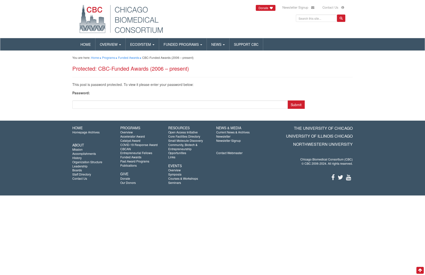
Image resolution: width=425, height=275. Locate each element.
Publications (128, 165)
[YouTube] (348, 177)
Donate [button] (264, 8)
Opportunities (177, 153)
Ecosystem (141, 44)
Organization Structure (87, 162)
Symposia (175, 174)
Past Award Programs (134, 161)
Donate (125, 178)
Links (171, 157)
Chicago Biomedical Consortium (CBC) (326, 159)
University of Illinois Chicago (319, 136)
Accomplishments (84, 153)
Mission (77, 149)
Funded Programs (182, 44)
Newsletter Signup (296, 7)
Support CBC (246, 44)
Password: (81, 93)
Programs (108, 57)
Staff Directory (81, 174)
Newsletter (223, 136)
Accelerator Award (132, 136)
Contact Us (331, 7)
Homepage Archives (86, 132)
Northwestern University (323, 144)
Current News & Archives (233, 132)
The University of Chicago (323, 128)
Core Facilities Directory (184, 136)
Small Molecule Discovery (185, 140)
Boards (77, 170)
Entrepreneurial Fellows (136, 153)
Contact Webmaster (229, 153)
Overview (109, 44)
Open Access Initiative (183, 132)
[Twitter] (340, 177)
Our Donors (128, 182)
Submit (296, 104)
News (216, 44)
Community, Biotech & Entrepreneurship (182, 147)
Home (85, 44)
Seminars (174, 182)
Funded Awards (128, 57)
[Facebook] (333, 177)
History (77, 158)
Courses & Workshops (183, 178)
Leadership (80, 166)
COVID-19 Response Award (139, 145)
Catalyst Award (130, 140)
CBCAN (125, 149)
